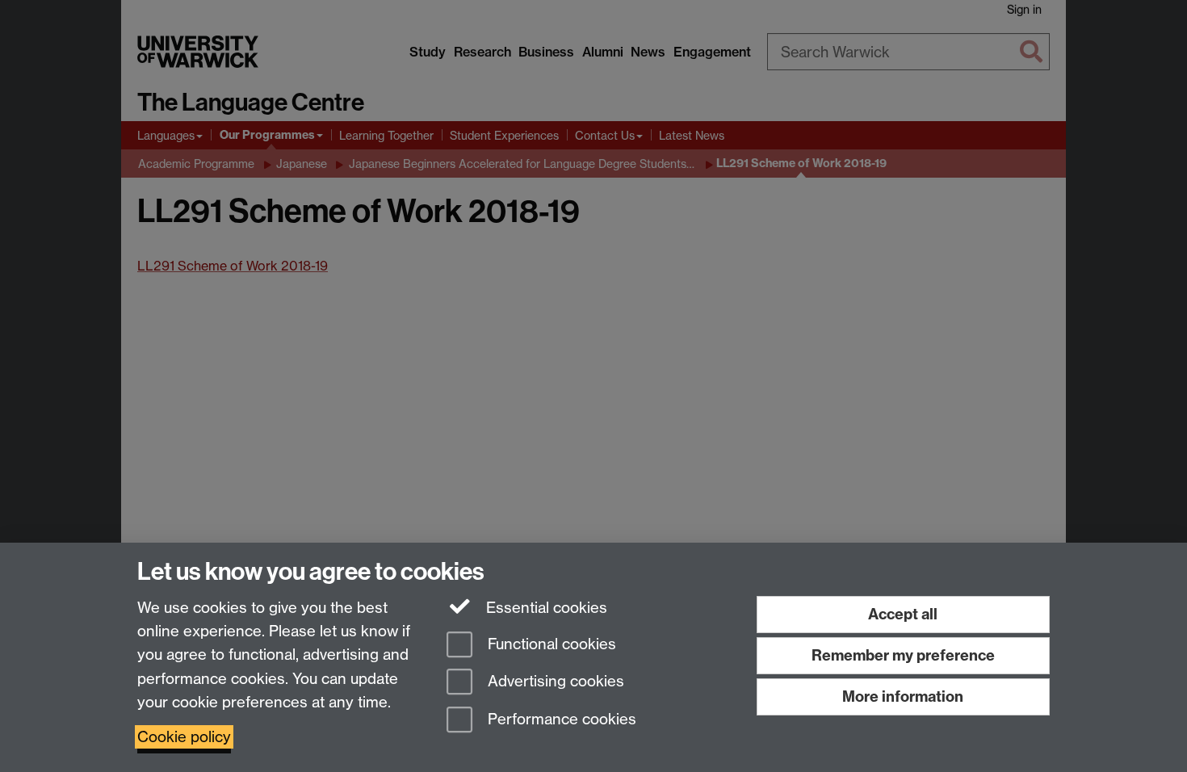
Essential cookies (544, 607)
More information (902, 696)
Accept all (902, 614)
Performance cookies (560, 720)
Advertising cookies (554, 682)
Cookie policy (184, 737)
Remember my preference (903, 655)
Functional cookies (550, 644)
